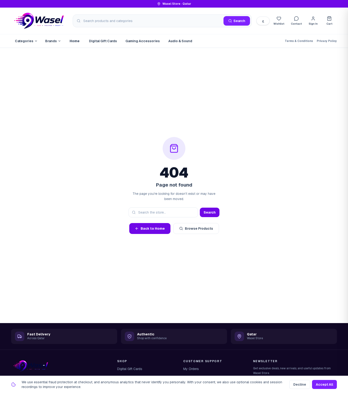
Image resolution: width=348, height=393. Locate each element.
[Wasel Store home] (39, 20)
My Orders (191, 369)
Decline (299, 384)
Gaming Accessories (142, 41)
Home (75, 41)
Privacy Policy (327, 41)
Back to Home (153, 228)
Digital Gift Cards (103, 41)
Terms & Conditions (299, 41)
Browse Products (199, 228)
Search (210, 212)
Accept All (324, 384)
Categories (24, 41)
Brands (51, 41)
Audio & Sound (180, 41)
